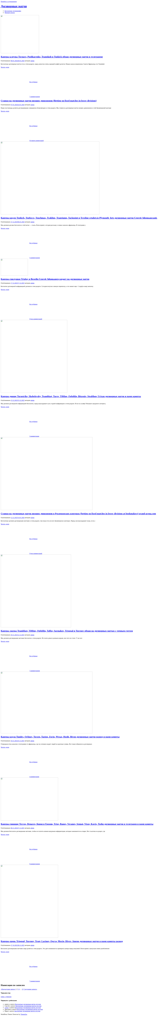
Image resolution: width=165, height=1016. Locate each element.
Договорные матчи (14, 6)
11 (22, 989)
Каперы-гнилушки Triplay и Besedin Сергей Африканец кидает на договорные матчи (45, 279)
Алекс (7, 1007)
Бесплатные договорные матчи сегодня (28, 1004)
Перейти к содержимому (9, 1)
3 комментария (34, 436)
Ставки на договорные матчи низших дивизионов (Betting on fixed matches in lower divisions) (49, 100)
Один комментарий (35, 319)
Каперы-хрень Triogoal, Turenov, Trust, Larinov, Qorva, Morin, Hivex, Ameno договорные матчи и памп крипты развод (62, 941)
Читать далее (5, 67)
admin (32, 61)
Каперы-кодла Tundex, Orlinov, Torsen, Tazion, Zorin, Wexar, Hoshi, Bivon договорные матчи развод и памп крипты (60, 737)
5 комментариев (34, 258)
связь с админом (6, 997)
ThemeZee (24, 1014)
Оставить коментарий (36, 140)
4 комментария (34, 776)
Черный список (10, 12)
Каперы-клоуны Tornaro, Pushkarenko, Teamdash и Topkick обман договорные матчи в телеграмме (52, 56)
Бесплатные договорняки (13, 11)
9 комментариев (34, 864)
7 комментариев (34, 96)
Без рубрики (33, 82)
